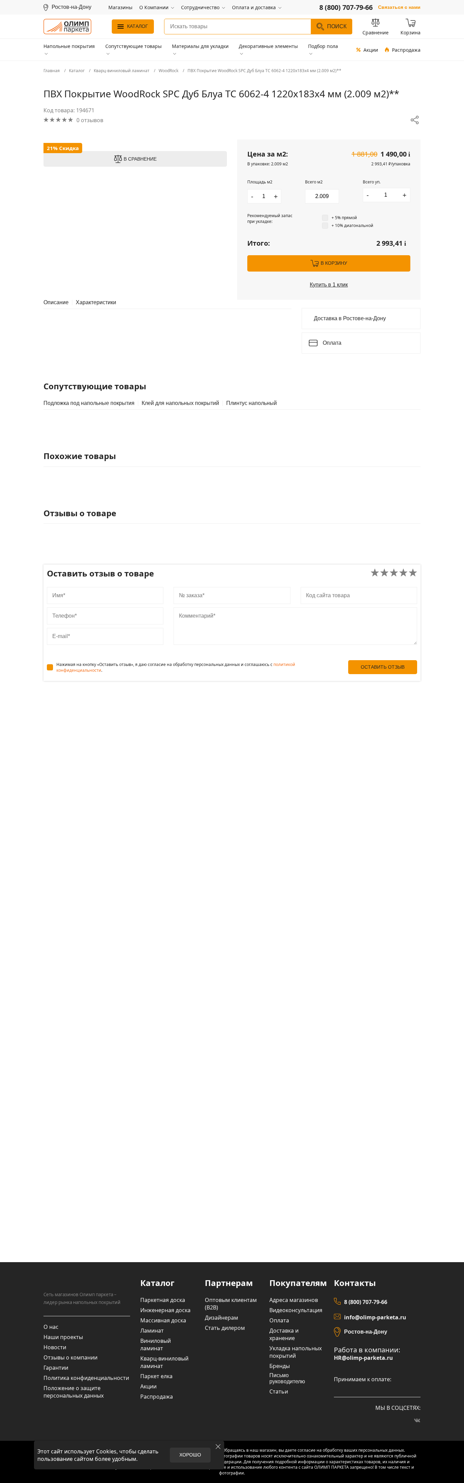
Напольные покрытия (69, 46)
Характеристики (96, 302)
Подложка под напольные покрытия (89, 403)
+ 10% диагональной (352, 225)
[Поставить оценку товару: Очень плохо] (375, 573)
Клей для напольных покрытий (180, 403)
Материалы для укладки (200, 46)
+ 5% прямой (344, 218)
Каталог (137, 26)
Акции (370, 50)
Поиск (336, 26)
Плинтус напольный (251, 403)
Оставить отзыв (383, 667)
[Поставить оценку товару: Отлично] (413, 573)
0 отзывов (89, 120)
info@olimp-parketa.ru (375, 1317)
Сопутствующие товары (133, 46)
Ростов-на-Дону (365, 1332)
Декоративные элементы (268, 46)
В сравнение (140, 159)
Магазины (120, 7)
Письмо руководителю (287, 1378)
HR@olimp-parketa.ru (363, 1358)
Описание (56, 302)
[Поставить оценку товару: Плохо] (384, 573)
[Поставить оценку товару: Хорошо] (403, 573)
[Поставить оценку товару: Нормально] (394, 573)
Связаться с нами (399, 7)
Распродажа (406, 50)
